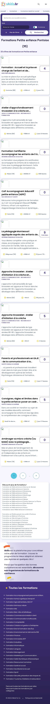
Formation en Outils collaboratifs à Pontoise (17, 533)
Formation (13, 11)
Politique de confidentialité (33, 698)
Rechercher (39, 32)
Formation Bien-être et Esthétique (18, 612)
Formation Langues (13, 649)
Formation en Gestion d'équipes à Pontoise (17, 524)
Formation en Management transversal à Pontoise (19, 528)
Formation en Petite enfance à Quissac (15, 489)
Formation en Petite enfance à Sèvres (15, 499)
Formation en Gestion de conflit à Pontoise (16, 537)
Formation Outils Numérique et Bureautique (22, 659)
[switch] (35, 27)
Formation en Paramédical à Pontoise (15, 520)
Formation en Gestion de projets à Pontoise (17, 530)
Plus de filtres (16, 32)
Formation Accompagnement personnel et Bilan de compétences (24, 595)
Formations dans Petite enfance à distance (17, 510)
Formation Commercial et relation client (21, 615)
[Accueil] (9, 4)
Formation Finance (13, 635)
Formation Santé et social (30, 11)
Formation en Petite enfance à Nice (14, 505)
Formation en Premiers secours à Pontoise (16, 535)
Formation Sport (12, 672)
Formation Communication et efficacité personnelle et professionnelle (21, 619)
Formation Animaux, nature (16, 605)
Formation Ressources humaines (18, 662)
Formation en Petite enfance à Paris (14, 497)
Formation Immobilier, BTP (16, 639)
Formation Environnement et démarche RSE (22, 632)
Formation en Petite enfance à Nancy (15, 493)
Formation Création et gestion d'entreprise (22, 625)
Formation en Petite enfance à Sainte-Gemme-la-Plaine (21, 501)
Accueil (3, 11)
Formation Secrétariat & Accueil (18, 669)
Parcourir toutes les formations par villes (21, 686)
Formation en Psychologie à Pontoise (15, 522)
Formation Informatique (15, 645)
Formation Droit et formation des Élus (20, 629)
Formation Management (15, 652)
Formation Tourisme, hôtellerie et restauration (23, 679)
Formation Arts (11, 609)
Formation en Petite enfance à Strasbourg (16, 491)
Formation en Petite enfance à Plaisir (14, 507)
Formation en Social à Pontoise (13, 526)
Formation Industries (14, 642)
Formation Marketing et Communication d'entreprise (21, 655)
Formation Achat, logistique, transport (20, 599)
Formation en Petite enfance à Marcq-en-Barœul (19, 487)
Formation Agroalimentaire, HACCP (19, 602)
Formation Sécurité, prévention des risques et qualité (23, 676)
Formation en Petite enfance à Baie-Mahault (17, 503)
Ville (3, 23)
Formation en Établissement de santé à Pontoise (19, 514)
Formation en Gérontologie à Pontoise (15, 518)
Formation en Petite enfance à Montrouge (16, 495)
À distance (41, 27)
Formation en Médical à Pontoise (13, 516)
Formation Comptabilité (15, 622)
